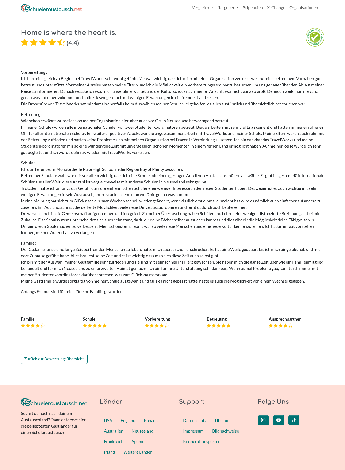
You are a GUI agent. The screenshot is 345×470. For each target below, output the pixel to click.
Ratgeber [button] (226, 7)
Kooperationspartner (202, 441)
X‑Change (276, 7)
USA (108, 420)
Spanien (139, 441)
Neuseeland (142, 430)
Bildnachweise (225, 430)
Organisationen (303, 7)
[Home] (51, 7)
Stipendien (253, 7)
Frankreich (113, 441)
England (128, 420)
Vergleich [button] (201, 7)
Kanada (151, 420)
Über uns (223, 420)
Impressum (193, 430)
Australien (113, 430)
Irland (109, 452)
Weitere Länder (137, 452)
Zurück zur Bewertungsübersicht (54, 358)
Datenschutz (195, 420)
